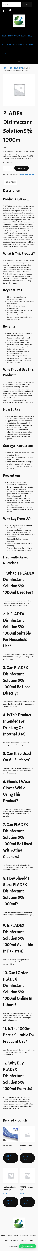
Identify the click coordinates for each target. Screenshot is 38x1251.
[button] (27, 1246)
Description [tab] (11, 182)
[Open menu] (19, 61)
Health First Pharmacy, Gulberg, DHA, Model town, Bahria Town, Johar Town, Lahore (17, 44)
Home (5, 68)
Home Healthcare (16, 68)
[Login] (3, 11)
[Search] (27, 4)
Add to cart (21, 168)
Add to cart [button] (9, 1157)
